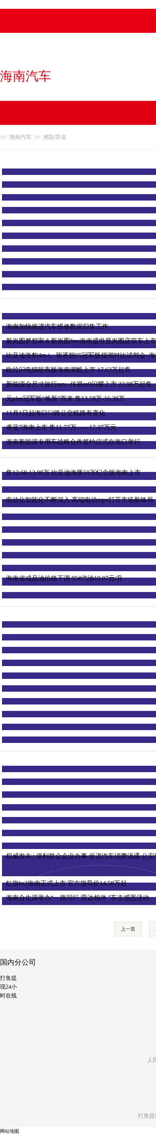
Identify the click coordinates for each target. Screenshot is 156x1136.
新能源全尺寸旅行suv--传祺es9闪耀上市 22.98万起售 (79, 384)
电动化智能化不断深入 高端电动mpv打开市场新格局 (79, 499)
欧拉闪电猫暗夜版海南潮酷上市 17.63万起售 (68, 369)
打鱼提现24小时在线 (8, 987)
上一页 (128, 929)
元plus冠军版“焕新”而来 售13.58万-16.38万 (65, 398)
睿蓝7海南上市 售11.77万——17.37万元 (61, 427)
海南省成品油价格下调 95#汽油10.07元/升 (64, 578)
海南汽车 (25, 76)
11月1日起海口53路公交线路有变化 (55, 412)
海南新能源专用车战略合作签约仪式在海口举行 (73, 441)
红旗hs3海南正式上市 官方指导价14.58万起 (66, 883)
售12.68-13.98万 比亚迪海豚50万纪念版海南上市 (73, 472)
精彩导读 (55, 137)
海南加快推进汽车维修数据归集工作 (57, 326)
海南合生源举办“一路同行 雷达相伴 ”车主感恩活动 (77, 897)
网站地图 (9, 1131)
